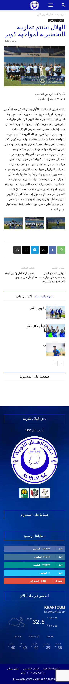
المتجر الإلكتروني (31, 668)
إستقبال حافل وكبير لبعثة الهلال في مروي (19, 275)
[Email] (26, 250)
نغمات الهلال (27, 672)
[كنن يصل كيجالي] (55, 349)
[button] (50, 5)
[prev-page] (61, 363)
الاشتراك (58, 580)
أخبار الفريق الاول (45, 14)
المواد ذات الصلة (44, 296)
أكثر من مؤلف (24, 296)
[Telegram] (35, 250)
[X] (44, 250)
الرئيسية (61, 14)
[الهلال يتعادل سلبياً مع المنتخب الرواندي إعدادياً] (55, 330)
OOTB (29, 679)
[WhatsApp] (61, 250)
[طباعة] (17, 250)
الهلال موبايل (13, 668)
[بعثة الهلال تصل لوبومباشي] (55, 312)
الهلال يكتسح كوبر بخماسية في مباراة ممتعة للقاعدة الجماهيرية (49, 277)
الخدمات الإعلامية (51, 668)
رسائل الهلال (39, 672)
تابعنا (60, 548)
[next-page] (55, 363)
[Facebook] (52, 250)
